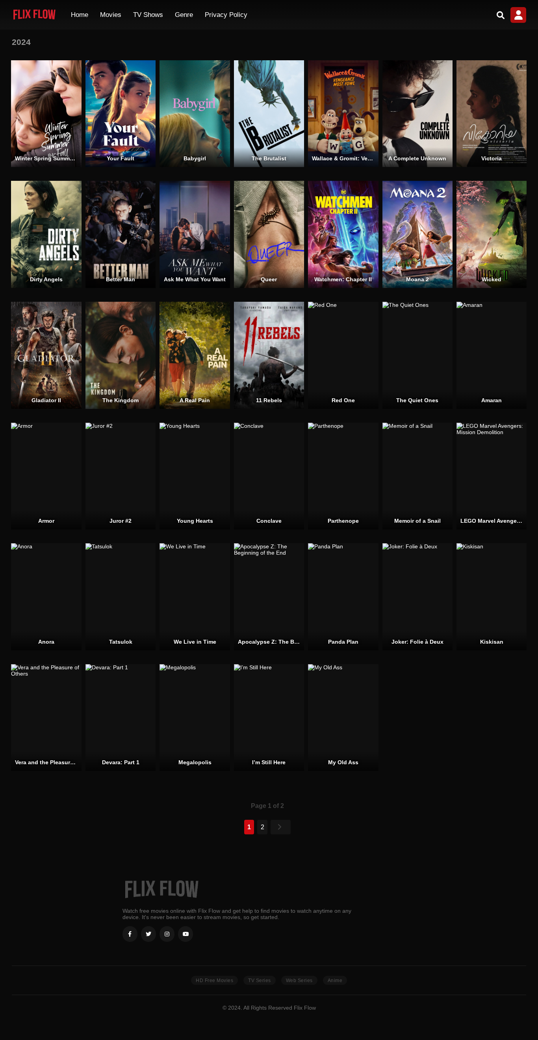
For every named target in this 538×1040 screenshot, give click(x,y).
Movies (110, 15)
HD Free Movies (214, 980)
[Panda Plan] (343, 596)
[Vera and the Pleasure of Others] (46, 717)
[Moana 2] (417, 234)
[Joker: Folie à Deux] (417, 596)
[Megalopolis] (195, 717)
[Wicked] (491, 234)
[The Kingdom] (120, 355)
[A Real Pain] (195, 355)
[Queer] (269, 234)
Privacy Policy (226, 15)
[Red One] (343, 355)
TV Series (259, 980)
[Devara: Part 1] (120, 717)
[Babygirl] (195, 113)
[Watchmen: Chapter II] (343, 234)
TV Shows (148, 15)
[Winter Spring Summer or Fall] (46, 113)
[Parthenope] (343, 476)
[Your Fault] (120, 113)
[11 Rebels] (269, 355)
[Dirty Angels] (46, 234)
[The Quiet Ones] (417, 355)
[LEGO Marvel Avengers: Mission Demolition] (491, 476)
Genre (184, 15)
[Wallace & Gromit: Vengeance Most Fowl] (343, 113)
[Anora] (46, 596)
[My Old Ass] (343, 717)
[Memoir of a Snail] (417, 476)
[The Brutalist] (269, 113)
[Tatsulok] (120, 596)
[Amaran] (491, 355)
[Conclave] (269, 476)
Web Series (299, 980)
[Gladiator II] (46, 355)
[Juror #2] (120, 476)
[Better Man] (120, 234)
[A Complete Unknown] (417, 113)
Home (79, 15)
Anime (335, 980)
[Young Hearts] (195, 476)
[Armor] (46, 476)
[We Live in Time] (195, 596)
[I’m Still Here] (269, 717)
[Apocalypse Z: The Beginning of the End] (269, 596)
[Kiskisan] (491, 596)
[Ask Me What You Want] (195, 234)
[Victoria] (491, 113)
